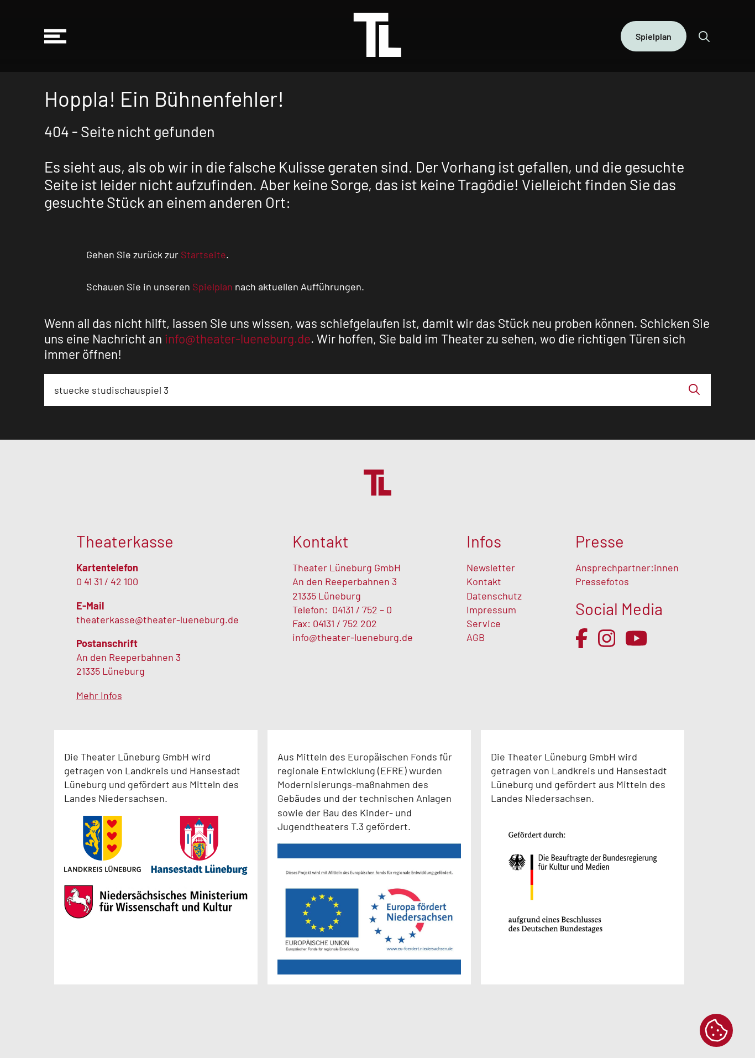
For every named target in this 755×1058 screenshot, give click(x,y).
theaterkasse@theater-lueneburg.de (157, 619)
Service (484, 623)
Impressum (491, 609)
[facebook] (581, 638)
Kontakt (483, 581)
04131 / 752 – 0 (362, 609)
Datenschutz (494, 596)
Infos (483, 541)
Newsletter (490, 567)
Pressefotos (602, 581)
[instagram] (607, 638)
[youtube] (636, 638)
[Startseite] (377, 36)
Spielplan (654, 36)
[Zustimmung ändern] (716, 1030)
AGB (475, 637)
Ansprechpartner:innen (627, 567)
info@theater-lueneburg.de (352, 637)
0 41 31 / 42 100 (107, 581)
